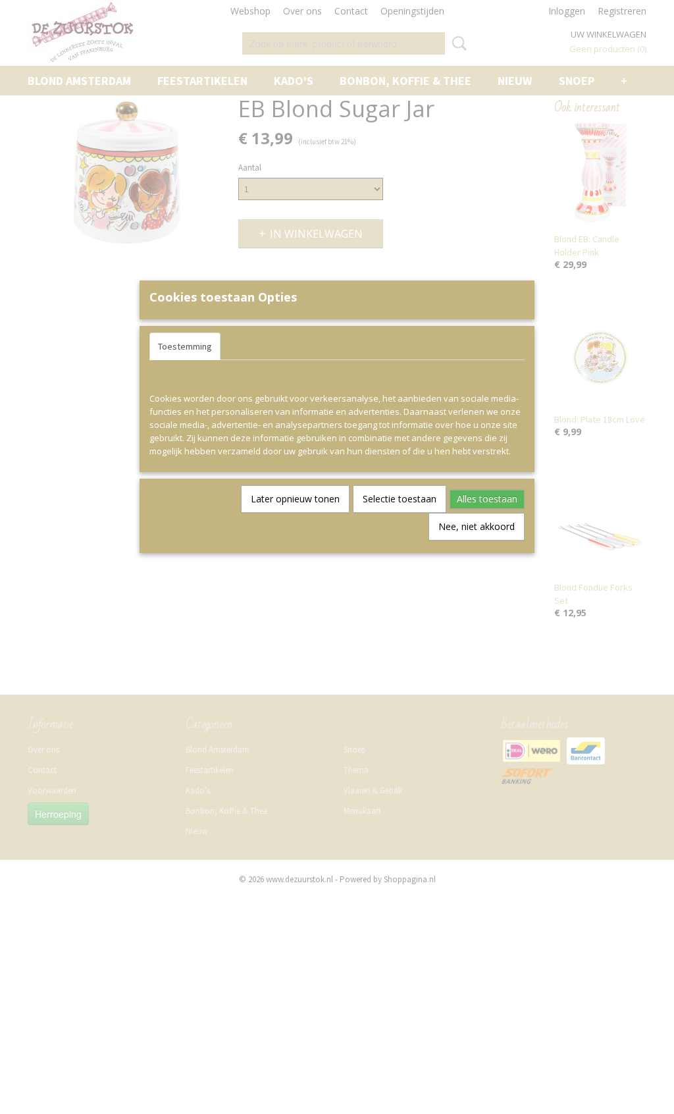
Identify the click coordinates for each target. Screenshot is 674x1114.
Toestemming (185, 346)
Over (286, 346)
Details (243, 346)
